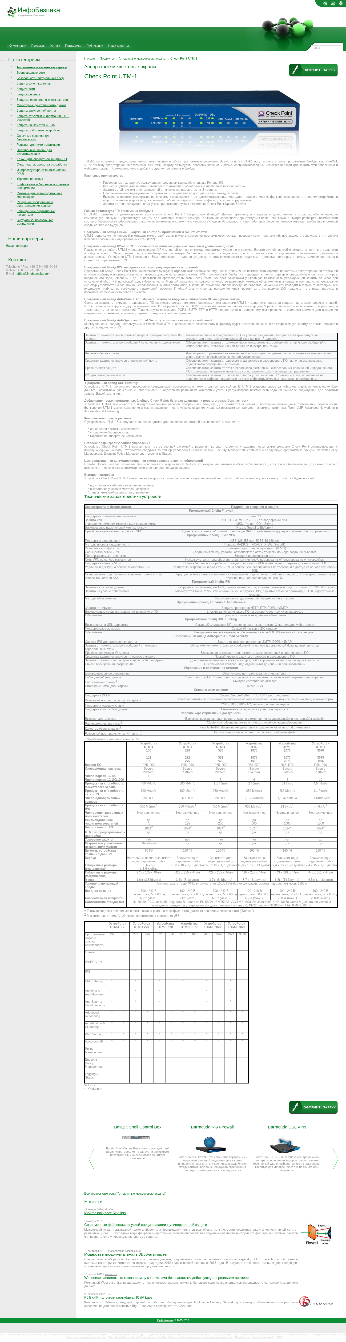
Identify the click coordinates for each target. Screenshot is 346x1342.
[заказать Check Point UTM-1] (313, 70)
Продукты (38, 45)
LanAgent (227, 1334)
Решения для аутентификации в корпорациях (39, 194)
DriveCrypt (139, 1334)
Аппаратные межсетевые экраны (142, 58)
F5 (108, 1294)
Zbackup (206, 1334)
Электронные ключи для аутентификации (34, 151)
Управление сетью (30, 179)
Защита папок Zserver (186, 1334)
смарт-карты (148, 1337)
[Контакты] (333, 5)
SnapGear (20, 1334)
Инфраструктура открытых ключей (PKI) (41, 171)
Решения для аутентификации (38, 144)
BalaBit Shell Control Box (137, 1127)
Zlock (216, 1334)
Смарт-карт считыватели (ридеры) (86, 1337)
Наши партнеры (25, 238)
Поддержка (73, 45)
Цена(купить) (242, 1337)
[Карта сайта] (341, 5)
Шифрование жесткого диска (329, 1334)
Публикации (94, 45)
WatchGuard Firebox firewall (123, 1337)
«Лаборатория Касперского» (124, 1250)
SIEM (279, 1337)
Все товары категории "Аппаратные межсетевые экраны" (125, 1193)
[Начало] (30, 16)
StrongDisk (125, 1334)
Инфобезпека (165, 1320)
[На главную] (325, 5)
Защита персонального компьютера (42, 99)
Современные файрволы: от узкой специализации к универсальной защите (145, 1225)
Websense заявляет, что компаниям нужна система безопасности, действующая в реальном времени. (166, 1278)
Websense (111, 1274)
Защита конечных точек (34, 83)
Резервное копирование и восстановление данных (35, 203)
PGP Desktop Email (246, 1334)
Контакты (18, 259)
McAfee (109, 1209)
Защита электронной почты (36, 110)
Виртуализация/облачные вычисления (35, 221)
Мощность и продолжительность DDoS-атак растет (126, 1254)
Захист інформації (263, 1337)
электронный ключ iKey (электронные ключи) (285, 1334)
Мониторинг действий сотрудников (41, 105)
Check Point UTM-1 (183, 58)
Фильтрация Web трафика (93, 1334)
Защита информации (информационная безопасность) (201, 1337)
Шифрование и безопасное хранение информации (43, 186)
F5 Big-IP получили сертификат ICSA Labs (118, 1297)
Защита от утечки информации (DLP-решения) (43, 117)
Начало (89, 58)
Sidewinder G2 (36, 1334)
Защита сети (26, 89)
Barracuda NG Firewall (212, 1127)
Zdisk (113, 1334)
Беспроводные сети (31, 72)
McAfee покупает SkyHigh (105, 1213)
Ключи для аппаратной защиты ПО (42, 159)
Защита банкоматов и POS (36, 125)
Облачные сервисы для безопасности (33, 137)
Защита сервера (28, 94)
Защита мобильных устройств (38, 130)
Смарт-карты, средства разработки (42, 164)
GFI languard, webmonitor (61, 1334)
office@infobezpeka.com (33, 273)
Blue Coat (6, 1334)
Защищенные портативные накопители (36, 212)
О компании (17, 45)
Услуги (55, 45)
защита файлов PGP (159, 1334)
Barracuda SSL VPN (287, 1127)
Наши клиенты (118, 45)
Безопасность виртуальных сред (40, 78)
